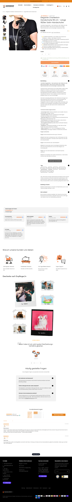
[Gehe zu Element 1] (4, 17)
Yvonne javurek (8, 216)
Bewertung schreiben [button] (58, 414)
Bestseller (20, 5)
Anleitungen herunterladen (55, 160)
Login (49, 488)
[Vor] (48, 1)
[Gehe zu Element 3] (4, 28)
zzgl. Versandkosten (55, 32)
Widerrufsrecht (29, 488)
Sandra (50, 216)
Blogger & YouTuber (23, 463)
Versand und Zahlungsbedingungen (23, 470)
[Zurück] (23, 1)
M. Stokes (7, 229)
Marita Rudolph (30, 216)
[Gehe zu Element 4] (4, 34)
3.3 (41, 15)
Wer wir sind (21, 465)
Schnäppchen (36, 7)
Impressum (45, 488)
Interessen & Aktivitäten (38, 5)
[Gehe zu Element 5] (4, 39)
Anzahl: (42, 51)
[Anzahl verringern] (42, 54)
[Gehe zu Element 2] (4, 22)
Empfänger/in (50, 5)
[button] (29, 224)
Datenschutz (36, 488)
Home (4, 11)
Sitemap (23, 488)
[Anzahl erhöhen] (49, 54)
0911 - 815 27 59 (45, 469)
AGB (41, 488)
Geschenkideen (27, 5)
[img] (6, 424)
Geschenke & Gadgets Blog (25, 467)
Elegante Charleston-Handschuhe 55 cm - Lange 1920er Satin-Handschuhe (21, 11)
